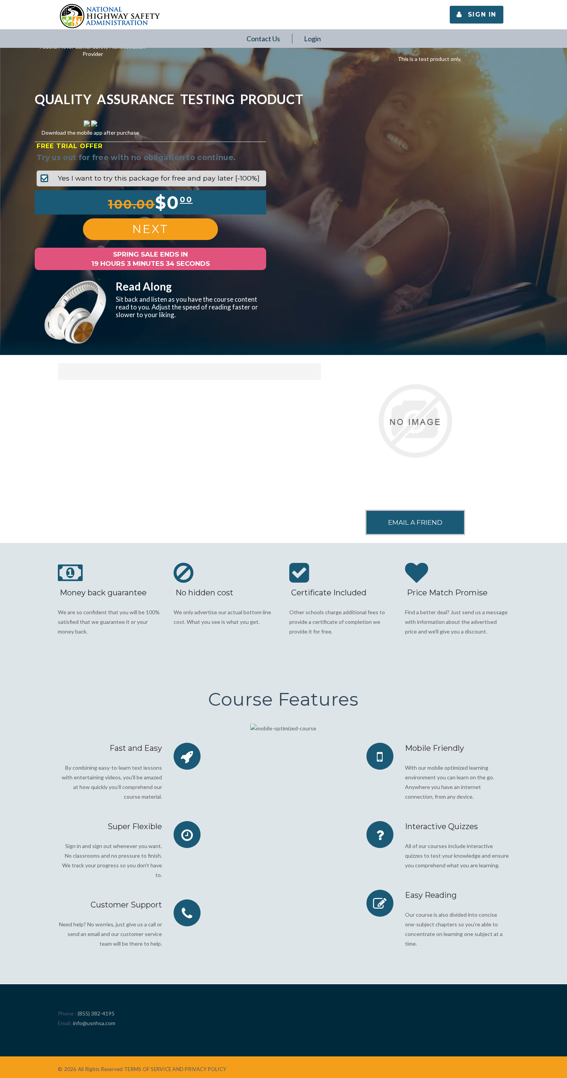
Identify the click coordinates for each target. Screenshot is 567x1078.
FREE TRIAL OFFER (70, 146)
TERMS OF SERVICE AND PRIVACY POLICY (175, 1069)
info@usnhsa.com (94, 1023)
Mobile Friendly (434, 748)
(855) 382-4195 (96, 1013)
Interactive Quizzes (441, 826)
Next (150, 229)
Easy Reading (431, 895)
